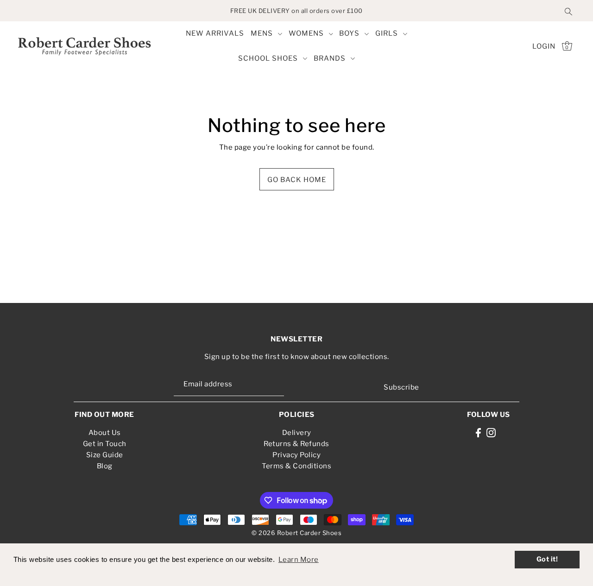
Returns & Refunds (296, 444)
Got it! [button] (547, 559)
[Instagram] (491, 432)
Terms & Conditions (296, 466)
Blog (105, 466)
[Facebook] (478, 432)
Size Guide (104, 455)
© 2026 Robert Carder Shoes (296, 532)
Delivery (296, 432)
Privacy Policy (296, 455)
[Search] (568, 10)
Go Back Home (296, 180)
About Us (104, 432)
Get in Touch (104, 444)
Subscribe (401, 387)
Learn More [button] (298, 559)
